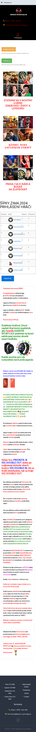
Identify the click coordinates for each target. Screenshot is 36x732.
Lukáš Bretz (17, 241)
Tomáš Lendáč (18, 270)
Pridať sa (7, 278)
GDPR (26, 693)
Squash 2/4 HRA (9, 687)
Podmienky (26, 690)
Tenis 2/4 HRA (10, 684)
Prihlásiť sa (6, 61)
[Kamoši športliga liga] (18, 12)
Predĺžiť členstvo (8, 49)
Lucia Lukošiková (19, 234)
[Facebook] (18, 720)
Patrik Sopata (17, 256)
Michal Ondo (17, 248)
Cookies (26, 697)
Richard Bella (17, 263)
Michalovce (8, 2)
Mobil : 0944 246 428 (13, 21)
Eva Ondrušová (18, 227)
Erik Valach (17, 220)
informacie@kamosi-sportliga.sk (16, 25)
